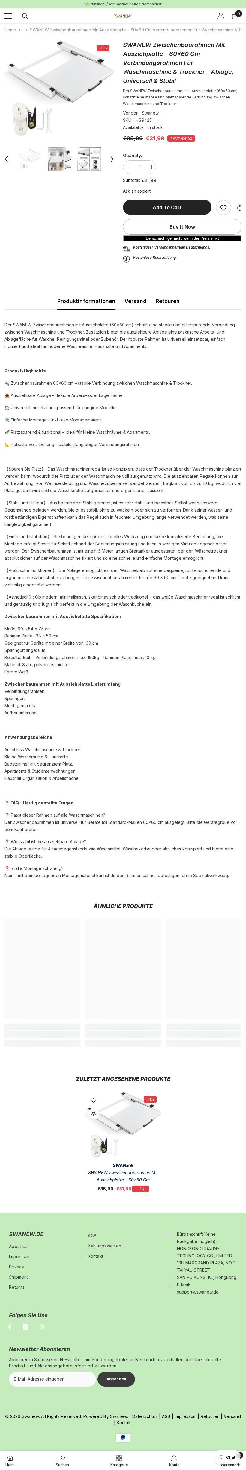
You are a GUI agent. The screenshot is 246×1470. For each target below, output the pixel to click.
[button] (6, 159)
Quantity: (132, 155)
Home (10, 29)
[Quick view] (93, 1113)
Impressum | (186, 1416)
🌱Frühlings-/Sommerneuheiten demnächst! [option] (123, 4)
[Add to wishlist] (93, 1100)
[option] (59, 88)
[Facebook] (9, 1327)
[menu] (8, 15)
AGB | (167, 1416)
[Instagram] (25, 1327)
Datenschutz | (146, 1416)
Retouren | (211, 1416)
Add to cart (167, 207)
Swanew (150, 112)
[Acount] (221, 16)
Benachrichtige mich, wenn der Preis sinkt (182, 238)
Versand (135, 301)
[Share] (236, 208)
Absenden (116, 1379)
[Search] (25, 16)
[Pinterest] (42, 1327)
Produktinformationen (86, 301)
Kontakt (124, 1422)
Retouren (168, 301)
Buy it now (182, 227)
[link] (223, 207)
